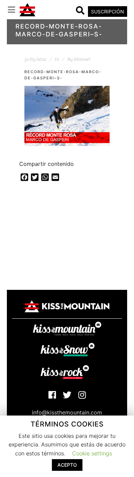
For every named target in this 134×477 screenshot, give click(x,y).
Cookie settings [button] (92, 453)
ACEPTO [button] (67, 465)
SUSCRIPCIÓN (107, 11)
